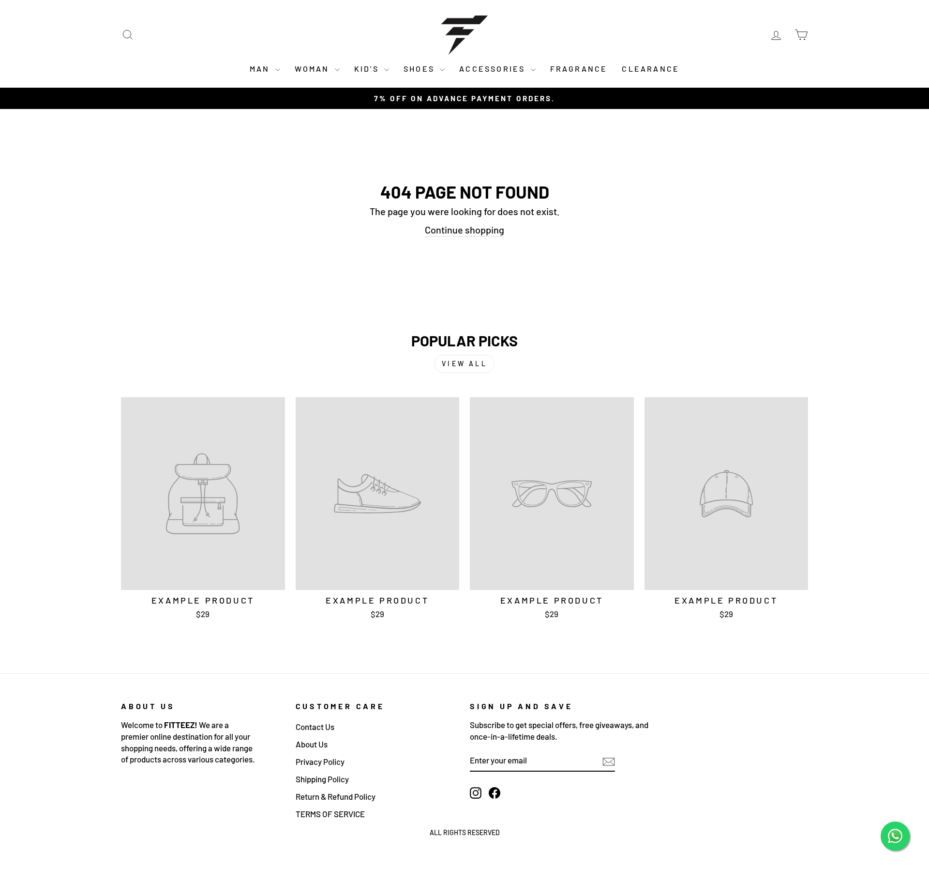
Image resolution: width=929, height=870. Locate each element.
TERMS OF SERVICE (330, 814)
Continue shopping (464, 229)
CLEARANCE (650, 68)
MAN (261, 68)
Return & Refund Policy (335, 796)
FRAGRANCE (579, 68)
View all (464, 363)
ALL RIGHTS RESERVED (465, 832)
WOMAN (313, 68)
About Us (312, 744)
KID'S (368, 68)
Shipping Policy (322, 779)
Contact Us (315, 726)
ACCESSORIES (493, 68)
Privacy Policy (320, 761)
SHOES (420, 68)
